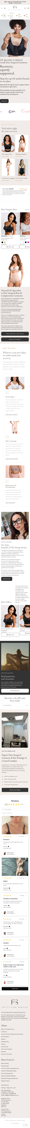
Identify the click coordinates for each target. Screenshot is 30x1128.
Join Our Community (6, 1054)
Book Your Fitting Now (15, 339)
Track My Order (5, 1066)
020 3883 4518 (3, 15)
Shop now (4, 101)
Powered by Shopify (21, 1120)
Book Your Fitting (15, 790)
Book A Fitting (5, 1063)
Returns (3, 1044)
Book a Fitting (26, 15)
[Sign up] (26, 705)
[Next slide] (27, 230)
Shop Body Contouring (12, 458)
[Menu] (1, 8)
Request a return (5, 1081)
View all (27, 209)
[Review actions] (26, 836)
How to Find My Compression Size (10, 1068)
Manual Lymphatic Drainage (8, 1076)
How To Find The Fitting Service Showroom (12, 1034)
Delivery (3, 1039)
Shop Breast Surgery (12, 414)
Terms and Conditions (6, 1049)
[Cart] (28, 8)
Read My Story (6, 578)
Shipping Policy (5, 1041)
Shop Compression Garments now (15, 333)
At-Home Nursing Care (7, 1073)
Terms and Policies (15, 1123)
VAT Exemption (5, 1036)
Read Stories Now (15, 690)
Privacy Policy (4, 1046)
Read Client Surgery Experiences (9, 1078)
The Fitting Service (12, 1120)
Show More (19, 923)
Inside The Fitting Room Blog (8, 1071)
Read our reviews (19, 15)
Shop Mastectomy (10, 502)
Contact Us (4, 1031)
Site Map (3, 1051)
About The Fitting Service (7, 1029)
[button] (24, 804)
